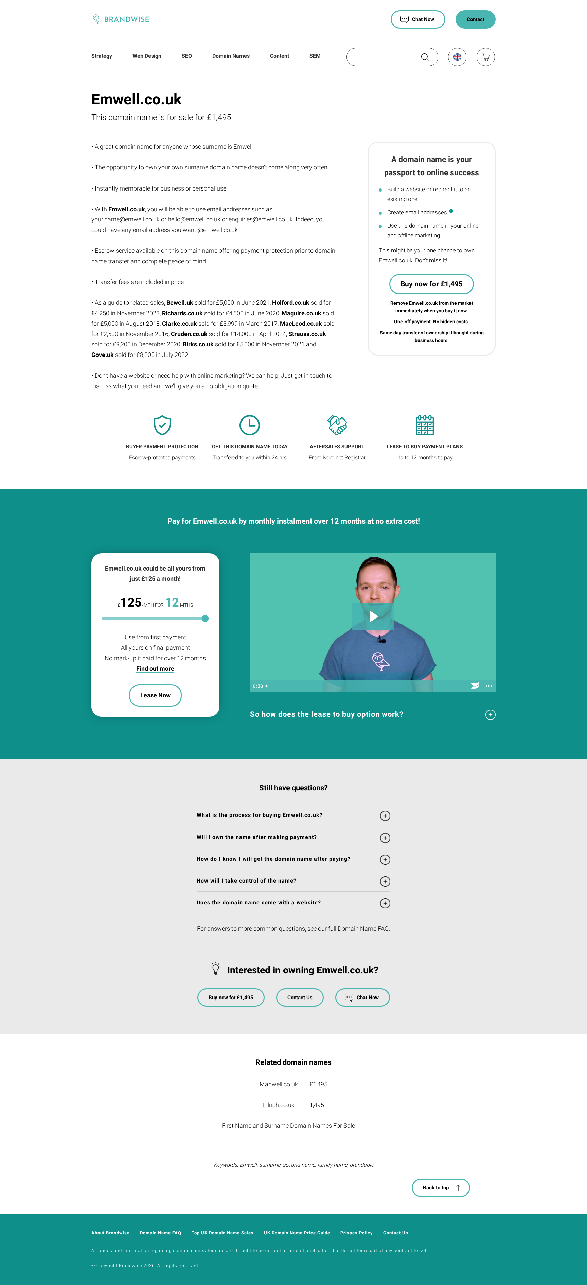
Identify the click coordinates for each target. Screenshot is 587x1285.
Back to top (436, 1188)
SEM (315, 56)
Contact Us (300, 997)
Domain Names (231, 56)
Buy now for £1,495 (432, 284)
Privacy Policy (356, 1232)
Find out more (155, 668)
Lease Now (155, 695)
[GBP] (456, 56)
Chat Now (423, 19)
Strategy (101, 56)
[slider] (366, 686)
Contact (475, 19)
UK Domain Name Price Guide (297, 1232)
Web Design (146, 56)
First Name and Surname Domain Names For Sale (288, 1125)
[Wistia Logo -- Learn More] (475, 686)
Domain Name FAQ (363, 928)
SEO (187, 56)
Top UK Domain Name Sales (223, 1232)
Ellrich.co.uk (279, 1104)
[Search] (424, 59)
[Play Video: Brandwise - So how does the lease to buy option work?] (373, 616)
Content (279, 56)
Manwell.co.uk (279, 1084)
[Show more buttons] (489, 686)
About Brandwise (110, 1232)
